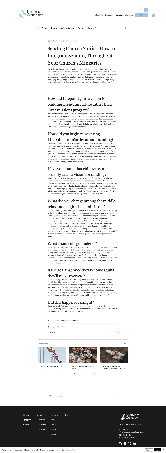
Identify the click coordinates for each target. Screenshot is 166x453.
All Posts (42, 28)
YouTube (54, 424)
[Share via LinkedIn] (58, 327)
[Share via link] (62, 327)
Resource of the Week (62, 28)
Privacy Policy (76, 450)
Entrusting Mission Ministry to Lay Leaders (83, 367)
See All (126, 343)
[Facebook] (125, 444)
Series (81, 28)
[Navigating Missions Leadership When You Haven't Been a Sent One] (114, 355)
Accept (158, 450)
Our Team (41, 429)
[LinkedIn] (134, 444)
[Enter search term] (146, 10)
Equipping (27, 420)
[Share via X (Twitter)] (53, 327)
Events (53, 434)
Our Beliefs (41, 424)
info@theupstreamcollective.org (131, 432)
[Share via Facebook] (48, 327)
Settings (148, 450)
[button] (153, 15)
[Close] (164, 449)
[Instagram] (120, 444)
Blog (52, 420)
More (91, 28)
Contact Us (41, 434)
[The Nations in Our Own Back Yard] (52, 355)
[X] (130, 444)
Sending (26, 424)
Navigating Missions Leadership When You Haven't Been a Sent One (114, 367)
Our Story (41, 420)
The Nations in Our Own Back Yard (51, 366)
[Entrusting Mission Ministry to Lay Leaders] (83, 355)
